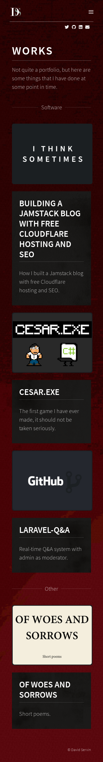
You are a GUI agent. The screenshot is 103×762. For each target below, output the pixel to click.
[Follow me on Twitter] (66, 27)
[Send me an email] (87, 27)
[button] (91, 11)
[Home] (16, 11)
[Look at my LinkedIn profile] (80, 27)
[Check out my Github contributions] (73, 27)
